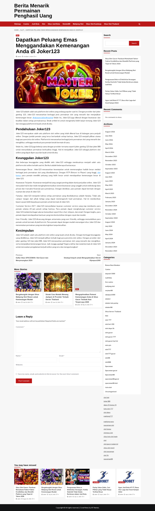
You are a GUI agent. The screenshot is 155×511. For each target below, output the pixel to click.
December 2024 (111, 206)
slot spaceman (109, 451)
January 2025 (110, 201)
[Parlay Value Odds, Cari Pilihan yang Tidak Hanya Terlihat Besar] (103, 477)
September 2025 (111, 169)
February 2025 (110, 197)
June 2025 (109, 181)
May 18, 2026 (86, 304)
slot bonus (107, 429)
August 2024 (110, 222)
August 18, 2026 (27, 499)
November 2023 (111, 251)
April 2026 (109, 148)
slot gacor (109, 333)
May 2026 (109, 144)
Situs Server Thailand (113, 311)
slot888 (108, 362)
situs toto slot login (110, 436)
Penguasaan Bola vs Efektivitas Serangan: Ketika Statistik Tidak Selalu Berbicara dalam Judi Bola (121, 81)
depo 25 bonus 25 (110, 405)
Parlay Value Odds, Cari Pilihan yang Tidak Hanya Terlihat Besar (120, 92)
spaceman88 (108, 459)
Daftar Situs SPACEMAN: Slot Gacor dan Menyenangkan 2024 (32, 257)
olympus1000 (110, 295)
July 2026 (108, 136)
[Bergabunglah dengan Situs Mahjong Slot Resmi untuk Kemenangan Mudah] (28, 282)
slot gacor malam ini (111, 444)
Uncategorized (110, 391)
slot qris (108, 345)
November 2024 (111, 210)
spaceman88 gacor (112, 379)
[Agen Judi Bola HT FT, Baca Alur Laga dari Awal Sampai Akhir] (129, 477)
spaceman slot (109, 425)
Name (19, 356)
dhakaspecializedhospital (43, 117)
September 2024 (111, 218)
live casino (109, 282)
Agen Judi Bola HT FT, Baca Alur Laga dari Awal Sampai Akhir (120, 101)
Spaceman (109, 366)
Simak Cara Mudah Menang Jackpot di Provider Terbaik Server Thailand (57, 297)
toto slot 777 (108, 409)
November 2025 (111, 160)
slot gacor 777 (110, 337)
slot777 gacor (110, 354)
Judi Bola (35, 24)
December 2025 (111, 156)
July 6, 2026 (103, 494)
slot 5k (106, 455)
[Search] (139, 24)
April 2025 (109, 189)
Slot (43, 24)
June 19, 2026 (56, 302)
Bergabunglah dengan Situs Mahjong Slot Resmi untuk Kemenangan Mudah (27, 297)
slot (105, 440)
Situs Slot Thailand (111, 24)
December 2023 (111, 247)
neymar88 (109, 290)
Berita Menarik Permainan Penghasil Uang (33, 11)
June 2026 (109, 140)
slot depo (107, 412)
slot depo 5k (109, 328)
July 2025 (108, 177)
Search (107, 35)
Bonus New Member (112, 265)
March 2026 (109, 152)
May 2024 (109, 234)
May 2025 (109, 185)
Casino (26, 24)
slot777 (108, 349)
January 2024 (110, 243)
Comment (20, 327)
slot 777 (108, 320)
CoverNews (84, 508)
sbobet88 (108, 307)
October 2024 (110, 214)
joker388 (107, 401)
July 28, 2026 (26, 302)
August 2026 (110, 132)
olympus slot (108, 433)
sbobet (108, 299)
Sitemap (17, 24)
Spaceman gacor (111, 370)
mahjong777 (108, 416)
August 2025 (110, 173)
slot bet (106, 397)
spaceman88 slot (111, 383)
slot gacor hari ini (111, 341)
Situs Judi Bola (54, 24)
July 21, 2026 (77, 496)
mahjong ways (109, 422)
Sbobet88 (66, 24)
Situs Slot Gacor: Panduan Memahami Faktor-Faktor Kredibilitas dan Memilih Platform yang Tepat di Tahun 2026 (122, 61)
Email (61, 356)
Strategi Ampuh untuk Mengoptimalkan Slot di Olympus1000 (82, 257)
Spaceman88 (110, 375)
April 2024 (109, 238)
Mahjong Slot (78, 24)
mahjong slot (110, 286)
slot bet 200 (109, 324)
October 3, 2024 (28, 56)
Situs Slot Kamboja (93, 24)
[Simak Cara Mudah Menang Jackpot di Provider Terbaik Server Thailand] (58, 282)
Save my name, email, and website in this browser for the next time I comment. (48, 374)
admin (19, 56)
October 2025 (110, 164)
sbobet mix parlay (111, 303)
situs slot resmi (109, 448)
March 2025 (109, 193)
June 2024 (109, 230)
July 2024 (108, 226)
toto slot (108, 387)
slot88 (107, 358)
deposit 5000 (110, 274)
